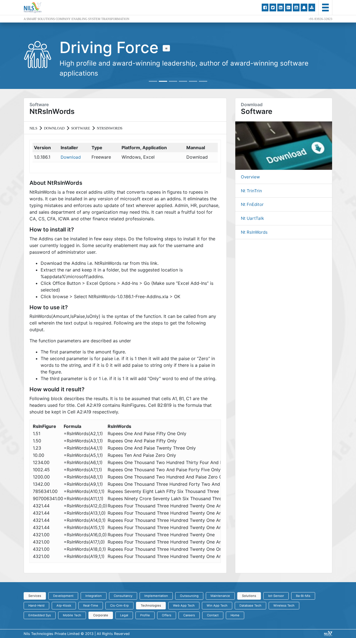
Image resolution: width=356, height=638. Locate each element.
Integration (93, 596)
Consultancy (123, 596)
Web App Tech (184, 605)
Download (71, 157)
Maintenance (220, 596)
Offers (166, 615)
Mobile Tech (72, 615)
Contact (213, 615)
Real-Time (90, 605)
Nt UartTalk (252, 218)
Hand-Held (36, 605)
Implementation (156, 596)
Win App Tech (217, 605)
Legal (124, 615)
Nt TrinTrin (251, 190)
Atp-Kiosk (63, 605)
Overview (250, 177)
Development (63, 596)
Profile (145, 615)
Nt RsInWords (254, 232)
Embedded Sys (39, 615)
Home (235, 615)
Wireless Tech (284, 605)
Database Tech (250, 605)
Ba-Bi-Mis (303, 596)
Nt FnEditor (252, 204)
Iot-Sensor (276, 596)
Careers (189, 615)
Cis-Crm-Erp (119, 605)
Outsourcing (189, 596)
